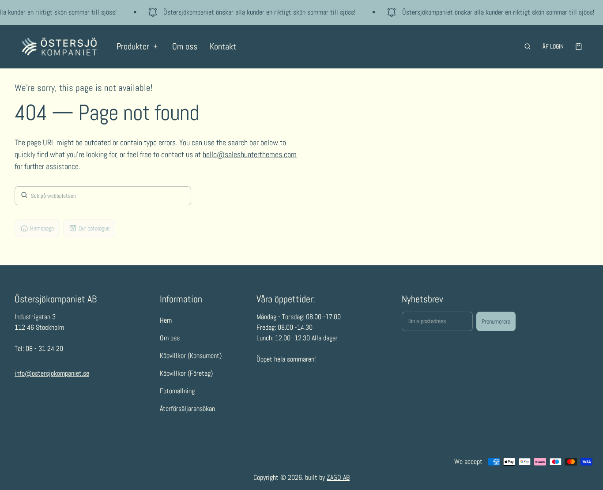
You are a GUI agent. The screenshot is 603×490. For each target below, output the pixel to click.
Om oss (184, 46)
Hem (166, 320)
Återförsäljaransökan (187, 408)
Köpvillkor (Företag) (186, 373)
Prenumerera (496, 321)
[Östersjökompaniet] (59, 46)
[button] (527, 46)
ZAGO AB (338, 477)
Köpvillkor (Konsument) (191, 355)
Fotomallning (177, 391)
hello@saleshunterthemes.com (250, 154)
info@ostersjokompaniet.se (52, 373)
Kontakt (223, 46)
